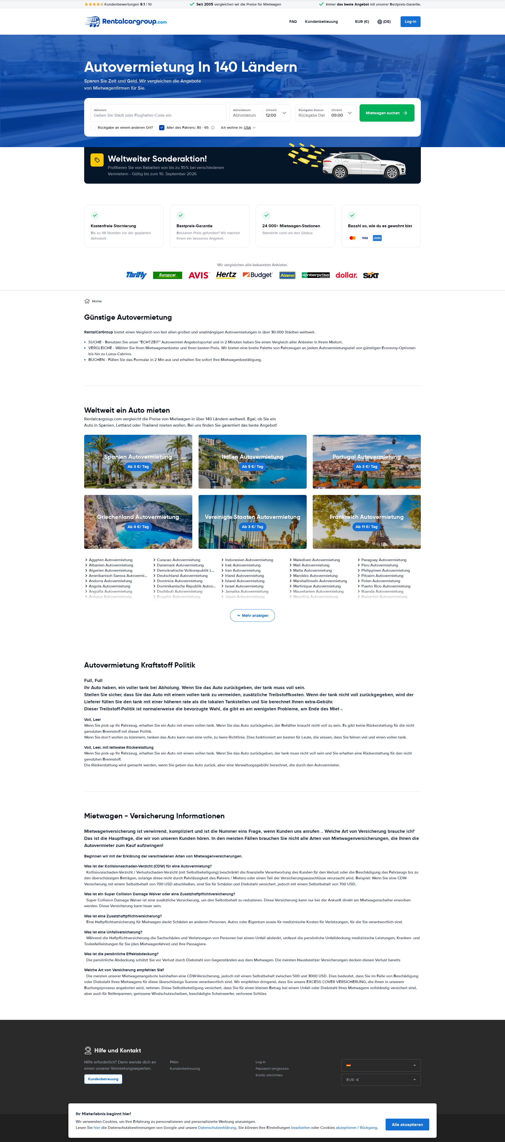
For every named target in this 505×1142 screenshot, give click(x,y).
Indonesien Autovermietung (249, 559)
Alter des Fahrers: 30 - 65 (187, 127)
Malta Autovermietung (312, 570)
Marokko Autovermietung (315, 575)
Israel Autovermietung (244, 586)
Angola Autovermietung (109, 586)
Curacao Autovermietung (178, 559)
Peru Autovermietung (379, 565)
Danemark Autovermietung (180, 565)
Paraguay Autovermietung (384, 559)
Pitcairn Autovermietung (382, 575)
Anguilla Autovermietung (110, 591)
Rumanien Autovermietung (384, 596)
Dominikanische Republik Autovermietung (186, 586)
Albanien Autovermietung (111, 565)
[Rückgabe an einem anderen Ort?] (93, 127)
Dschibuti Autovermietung (180, 591)
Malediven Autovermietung (316, 559)
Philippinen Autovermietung (385, 570)
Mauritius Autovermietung (315, 596)
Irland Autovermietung (244, 575)
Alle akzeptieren (407, 1125)
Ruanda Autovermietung (382, 591)
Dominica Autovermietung (180, 580)
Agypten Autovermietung (111, 559)
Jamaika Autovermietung (247, 591)
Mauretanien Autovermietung (318, 591)
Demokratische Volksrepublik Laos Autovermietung (186, 570)
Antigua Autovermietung (110, 596)
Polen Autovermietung (380, 580)
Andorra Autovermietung (110, 580)
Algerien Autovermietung (111, 570)
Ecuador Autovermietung (178, 596)
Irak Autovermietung (243, 565)
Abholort (100, 110)
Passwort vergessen (272, 1068)
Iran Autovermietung (243, 570)
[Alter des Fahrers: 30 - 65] (161, 127)
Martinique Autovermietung (317, 586)
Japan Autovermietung (245, 596)
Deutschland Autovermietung (182, 575)
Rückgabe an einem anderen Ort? (125, 127)
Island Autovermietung (245, 580)
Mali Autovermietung (311, 565)
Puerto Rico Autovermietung (386, 586)
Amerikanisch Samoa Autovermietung (118, 575)
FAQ (293, 21)
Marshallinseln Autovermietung (320, 580)
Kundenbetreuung (321, 21)
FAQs (174, 1062)
